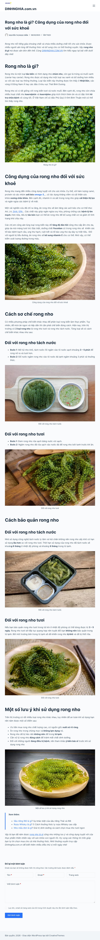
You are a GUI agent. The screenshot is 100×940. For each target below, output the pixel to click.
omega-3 (39, 194)
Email (41, 875)
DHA (15, 211)
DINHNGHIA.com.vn (20, 9)
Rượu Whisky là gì (22, 824)
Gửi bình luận (14, 915)
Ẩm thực (47, 35)
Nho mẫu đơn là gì (23, 828)
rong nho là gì (36, 834)
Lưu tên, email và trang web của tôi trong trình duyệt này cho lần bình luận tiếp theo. (43, 908)
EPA (21, 211)
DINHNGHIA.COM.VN (52, 50)
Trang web (74, 875)
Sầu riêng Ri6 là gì (23, 821)
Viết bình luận (14, 884)
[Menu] (94, 6)
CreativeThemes (56, 935)
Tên (9, 875)
